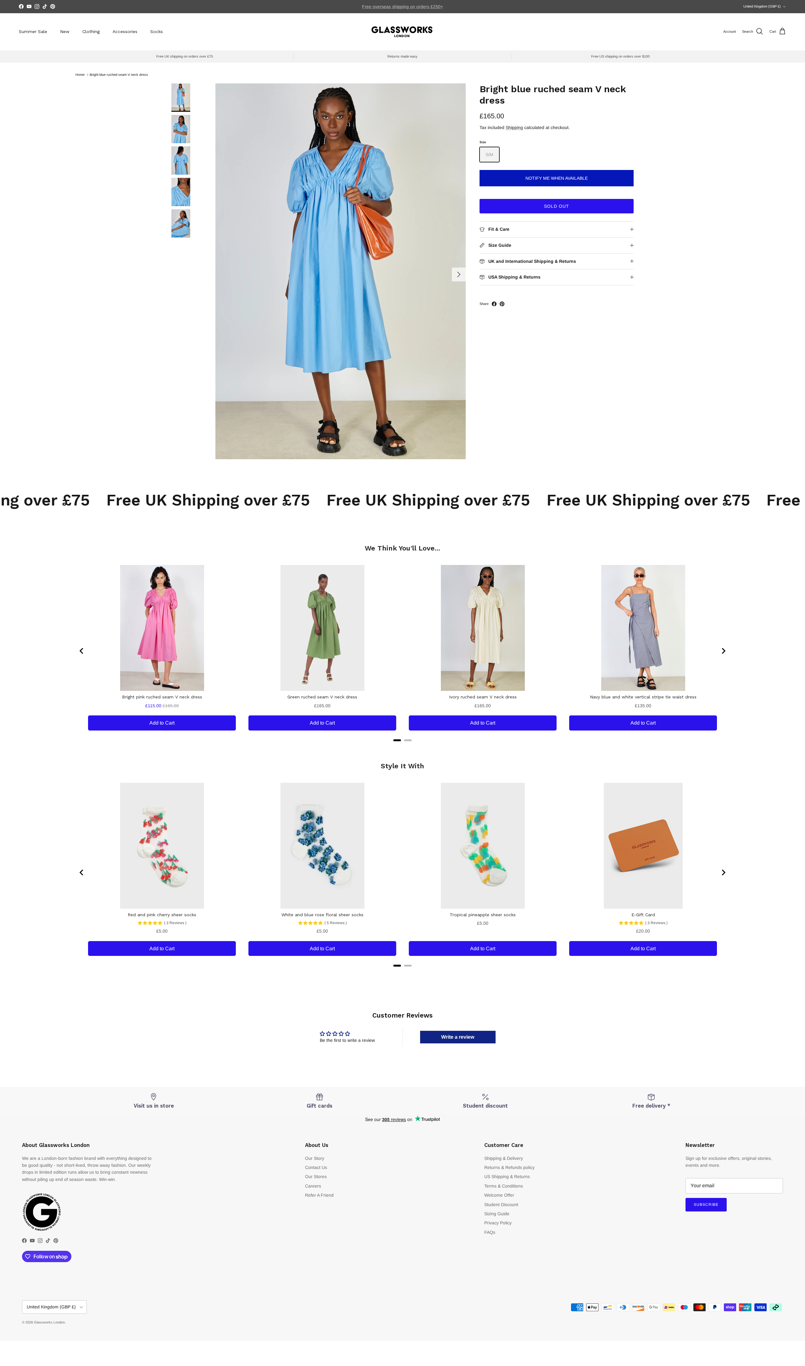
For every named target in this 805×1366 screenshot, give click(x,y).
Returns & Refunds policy (509, 1167)
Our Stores (316, 1176)
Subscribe (706, 1204)
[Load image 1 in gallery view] (340, 271)
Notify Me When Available (556, 178)
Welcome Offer (499, 1195)
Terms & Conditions (503, 1185)
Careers (313, 1185)
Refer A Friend (319, 1195)
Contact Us (316, 1167)
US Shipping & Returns (507, 1176)
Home (80, 74)
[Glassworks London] (402, 32)
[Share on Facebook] (494, 304)
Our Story (314, 1158)
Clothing (91, 31)
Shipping (514, 127)
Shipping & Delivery (503, 1158)
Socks (156, 31)
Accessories (125, 31)
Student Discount (501, 1204)
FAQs (489, 1232)
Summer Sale (33, 31)
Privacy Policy (498, 1222)
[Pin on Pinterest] (502, 304)
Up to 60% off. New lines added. (403, 6)
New (64, 31)
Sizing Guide (496, 1213)
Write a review (457, 1037)
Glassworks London (49, 1322)
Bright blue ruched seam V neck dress (119, 74)
